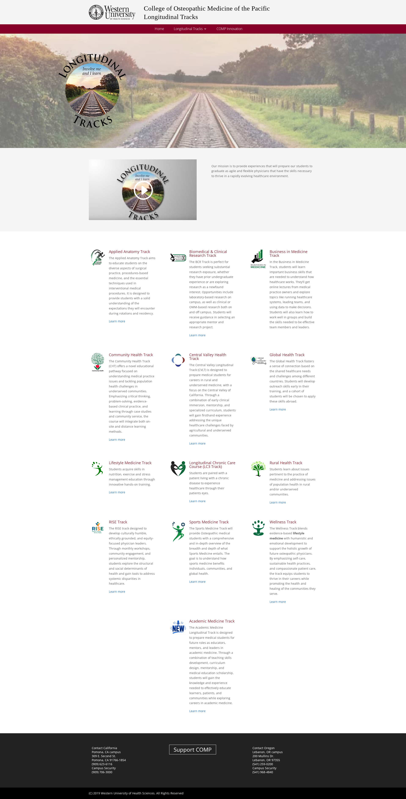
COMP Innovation (229, 29)
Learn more (117, 321)
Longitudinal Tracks (188, 29)
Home (159, 29)
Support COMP (193, 749)
